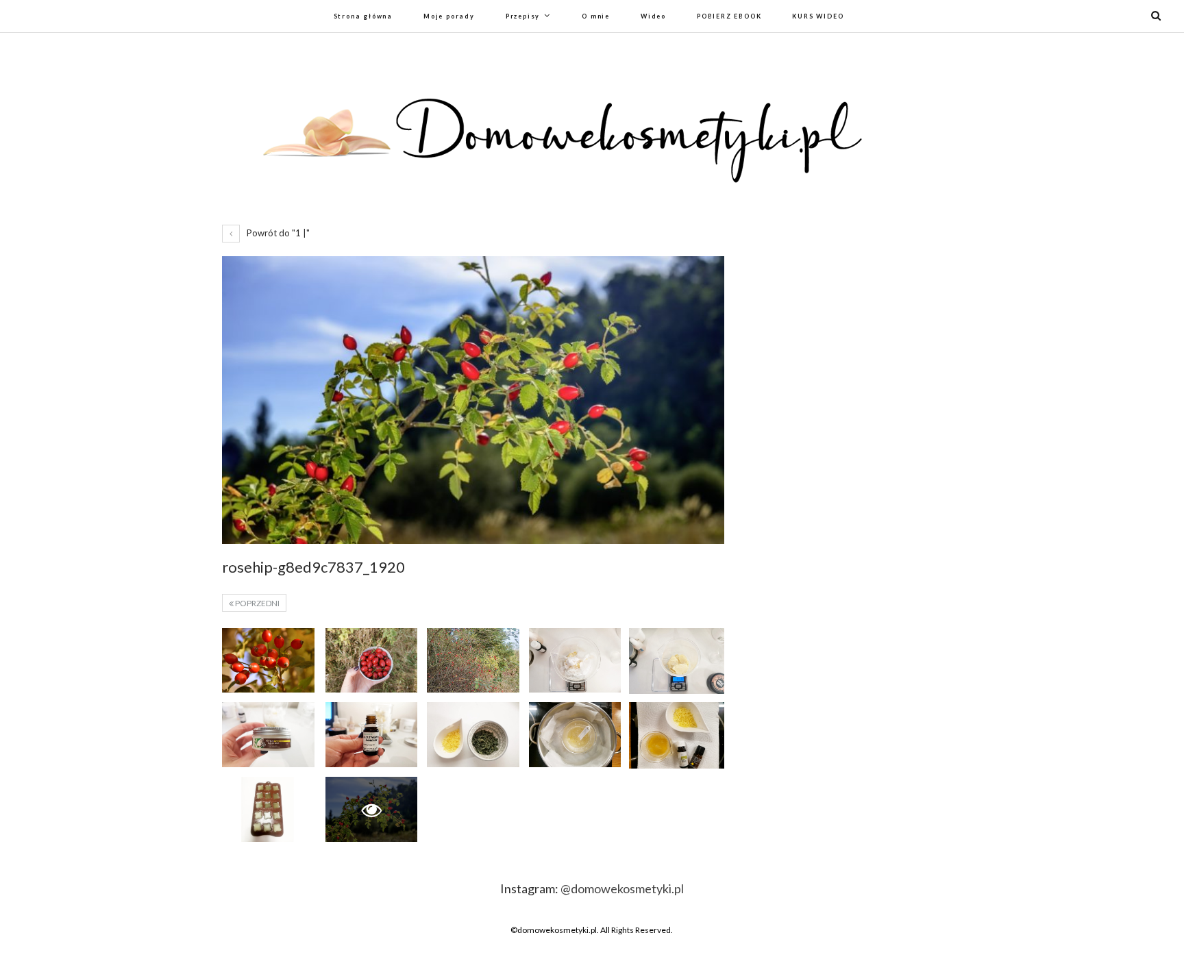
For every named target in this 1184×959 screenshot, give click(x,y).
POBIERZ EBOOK (729, 16)
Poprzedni (257, 603)
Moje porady (449, 16)
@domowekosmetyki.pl (622, 888)
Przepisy (523, 16)
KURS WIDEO (817, 16)
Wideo (653, 16)
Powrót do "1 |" (277, 232)
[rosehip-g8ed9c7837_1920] (268, 660)
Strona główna (363, 16)
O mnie (596, 16)
